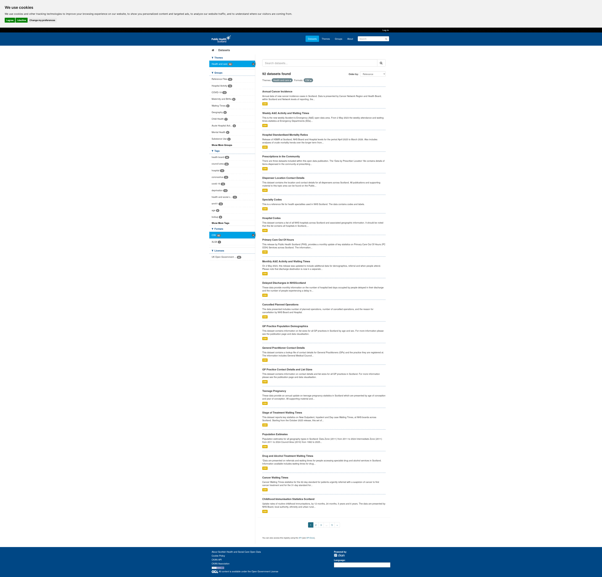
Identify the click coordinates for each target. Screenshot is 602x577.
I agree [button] (9, 20)
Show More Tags (220, 222)
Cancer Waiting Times (275, 477)
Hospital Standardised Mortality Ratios (285, 134)
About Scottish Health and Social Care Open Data (236, 551)
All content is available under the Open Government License (248, 571)
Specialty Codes (272, 199)
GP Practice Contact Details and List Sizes (287, 369)
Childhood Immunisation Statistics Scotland (288, 499)
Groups (338, 38)
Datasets (312, 38)
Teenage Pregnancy (274, 391)
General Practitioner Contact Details (283, 348)
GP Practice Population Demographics (285, 326)
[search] (381, 63)
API (300, 537)
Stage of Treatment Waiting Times (282, 412)
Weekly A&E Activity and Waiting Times (285, 113)
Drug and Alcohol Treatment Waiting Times (287, 456)
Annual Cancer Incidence (277, 91)
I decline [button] (21, 20)
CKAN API (217, 559)
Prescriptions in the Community (281, 156)
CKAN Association (221, 563)
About (350, 38)
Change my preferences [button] (42, 20)
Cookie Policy (218, 555)
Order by (353, 74)
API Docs (310, 537)
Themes (326, 38)
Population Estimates (275, 434)
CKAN (339, 555)
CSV (265, 104)
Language (339, 560)
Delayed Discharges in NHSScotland (284, 283)
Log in (386, 30)
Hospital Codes (271, 218)
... (326, 524)
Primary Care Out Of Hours (278, 239)
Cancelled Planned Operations (280, 304)
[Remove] (290, 80)
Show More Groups (222, 145)
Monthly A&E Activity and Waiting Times (286, 261)
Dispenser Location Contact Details (283, 178)
